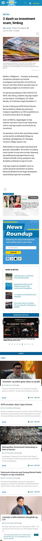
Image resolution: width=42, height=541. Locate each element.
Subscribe (36, 3)
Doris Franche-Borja (7, 408)
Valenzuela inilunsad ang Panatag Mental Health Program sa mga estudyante (21, 473)
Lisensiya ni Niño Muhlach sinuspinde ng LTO (19, 518)
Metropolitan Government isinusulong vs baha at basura (19, 448)
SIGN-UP (13, 252)
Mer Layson (7, 28)
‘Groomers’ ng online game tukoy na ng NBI (21, 381)
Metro (6, 14)
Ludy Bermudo (7, 385)
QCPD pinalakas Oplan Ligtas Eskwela (16, 404)
